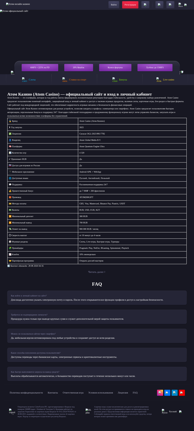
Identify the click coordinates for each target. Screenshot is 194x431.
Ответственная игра (73, 392)
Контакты (53, 392)
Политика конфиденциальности (26, 392)
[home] (18, 5)
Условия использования (100, 392)
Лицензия (123, 392)
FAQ (135, 392)
